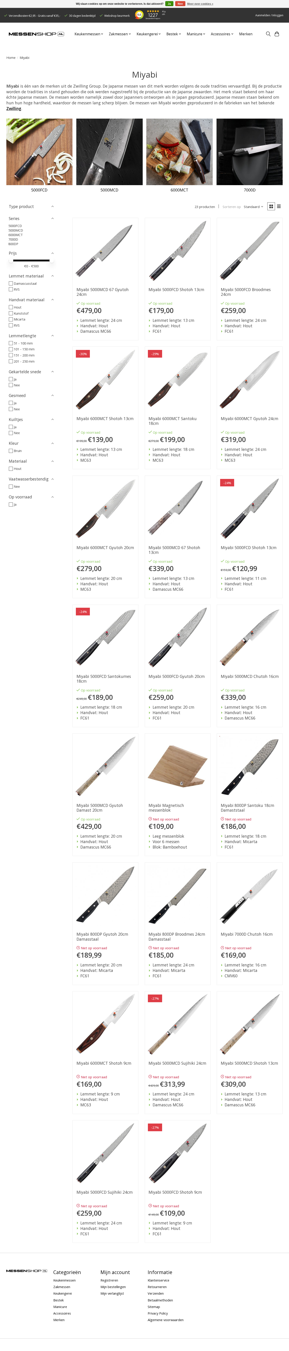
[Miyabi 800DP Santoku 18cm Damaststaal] (249, 766)
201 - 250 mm (24, 361)
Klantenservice (158, 1280)
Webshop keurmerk (117, 16)
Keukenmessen (64, 1280)
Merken (245, 34)
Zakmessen (61, 1286)
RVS (17, 289)
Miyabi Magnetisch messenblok (166, 808)
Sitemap (154, 1306)
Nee (17, 385)
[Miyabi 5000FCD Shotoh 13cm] (177, 250)
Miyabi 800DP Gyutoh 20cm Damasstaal (102, 936)
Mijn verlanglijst (112, 1293)
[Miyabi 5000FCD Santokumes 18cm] (105, 637)
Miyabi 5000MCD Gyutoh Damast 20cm (100, 808)
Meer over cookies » (200, 3)
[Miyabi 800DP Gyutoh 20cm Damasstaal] (105, 895)
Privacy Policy (158, 1313)
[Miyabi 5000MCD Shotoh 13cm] (249, 1024)
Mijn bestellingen (113, 1286)
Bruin (18, 450)
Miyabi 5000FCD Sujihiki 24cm (105, 1192)
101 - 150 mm (24, 349)
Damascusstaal (25, 283)
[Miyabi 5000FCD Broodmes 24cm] (249, 250)
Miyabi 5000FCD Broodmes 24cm (246, 292)
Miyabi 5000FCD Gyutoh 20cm (177, 676)
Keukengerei (62, 1293)
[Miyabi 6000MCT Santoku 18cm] (177, 379)
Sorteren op (232, 206)
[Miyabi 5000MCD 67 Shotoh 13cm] (177, 508)
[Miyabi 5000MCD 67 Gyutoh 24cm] (105, 250)
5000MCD (109, 190)
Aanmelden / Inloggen (269, 15)
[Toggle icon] (268, 34)
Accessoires (62, 1313)
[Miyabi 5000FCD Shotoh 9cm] (177, 1153)
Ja (15, 379)
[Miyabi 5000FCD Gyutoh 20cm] (177, 637)
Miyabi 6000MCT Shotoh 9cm (104, 1063)
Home (11, 57)
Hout (17, 307)
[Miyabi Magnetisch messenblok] (177, 766)
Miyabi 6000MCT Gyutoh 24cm (249, 418)
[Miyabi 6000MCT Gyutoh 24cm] (249, 379)
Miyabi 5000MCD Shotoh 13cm (249, 1063)
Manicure (60, 1306)
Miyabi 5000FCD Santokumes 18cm (104, 679)
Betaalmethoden (160, 1300)
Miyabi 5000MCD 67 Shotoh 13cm (174, 550)
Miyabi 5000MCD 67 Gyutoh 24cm (103, 292)
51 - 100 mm (23, 343)
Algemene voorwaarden (166, 1320)
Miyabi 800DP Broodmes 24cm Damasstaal (177, 936)
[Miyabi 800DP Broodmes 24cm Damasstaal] (177, 895)
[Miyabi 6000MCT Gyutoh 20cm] (105, 508)
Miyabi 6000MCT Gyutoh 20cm (105, 547)
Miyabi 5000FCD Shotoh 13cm (176, 289)
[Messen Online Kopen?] (36, 34)
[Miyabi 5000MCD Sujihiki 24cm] (177, 1024)
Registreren (109, 1280)
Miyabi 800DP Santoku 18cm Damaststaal (247, 808)
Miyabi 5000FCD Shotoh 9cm (175, 1192)
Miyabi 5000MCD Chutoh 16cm (250, 676)
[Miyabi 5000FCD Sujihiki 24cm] (105, 1153)
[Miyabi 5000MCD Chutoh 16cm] (249, 637)
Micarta (19, 319)
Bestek (58, 1300)
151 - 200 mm (24, 355)
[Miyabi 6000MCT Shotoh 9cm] (105, 1024)
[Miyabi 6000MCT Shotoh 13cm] (105, 379)
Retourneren (157, 1286)
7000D (250, 190)
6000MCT (179, 190)
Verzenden (156, 1293)
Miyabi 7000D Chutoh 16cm (247, 934)
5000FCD (39, 190)
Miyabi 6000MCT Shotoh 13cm (105, 418)
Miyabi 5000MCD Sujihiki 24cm (177, 1063)
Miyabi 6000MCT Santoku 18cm (173, 421)
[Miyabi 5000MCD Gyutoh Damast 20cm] (105, 766)
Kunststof (21, 313)
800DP (13, 244)
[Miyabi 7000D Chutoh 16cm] (249, 895)
